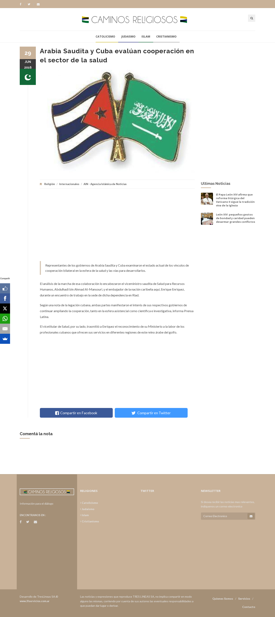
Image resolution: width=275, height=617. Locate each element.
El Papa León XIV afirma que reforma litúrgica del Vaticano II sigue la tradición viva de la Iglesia (235, 200)
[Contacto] (38, 4)
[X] (5, 308)
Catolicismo (105, 36)
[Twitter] (31, 4)
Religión (49, 184)
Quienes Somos (222, 598)
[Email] (5, 329)
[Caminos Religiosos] (137, 19)
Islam (146, 36)
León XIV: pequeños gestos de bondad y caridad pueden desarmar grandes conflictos (235, 218)
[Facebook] (22, 4)
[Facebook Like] (5, 288)
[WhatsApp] (5, 319)
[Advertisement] (117, 227)
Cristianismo (166, 36)
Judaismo (128, 36)
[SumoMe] (5, 339)
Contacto (248, 607)
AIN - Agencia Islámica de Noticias (105, 184)
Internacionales (69, 184)
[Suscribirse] (251, 516)
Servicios (244, 598)
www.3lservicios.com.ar (35, 601)
